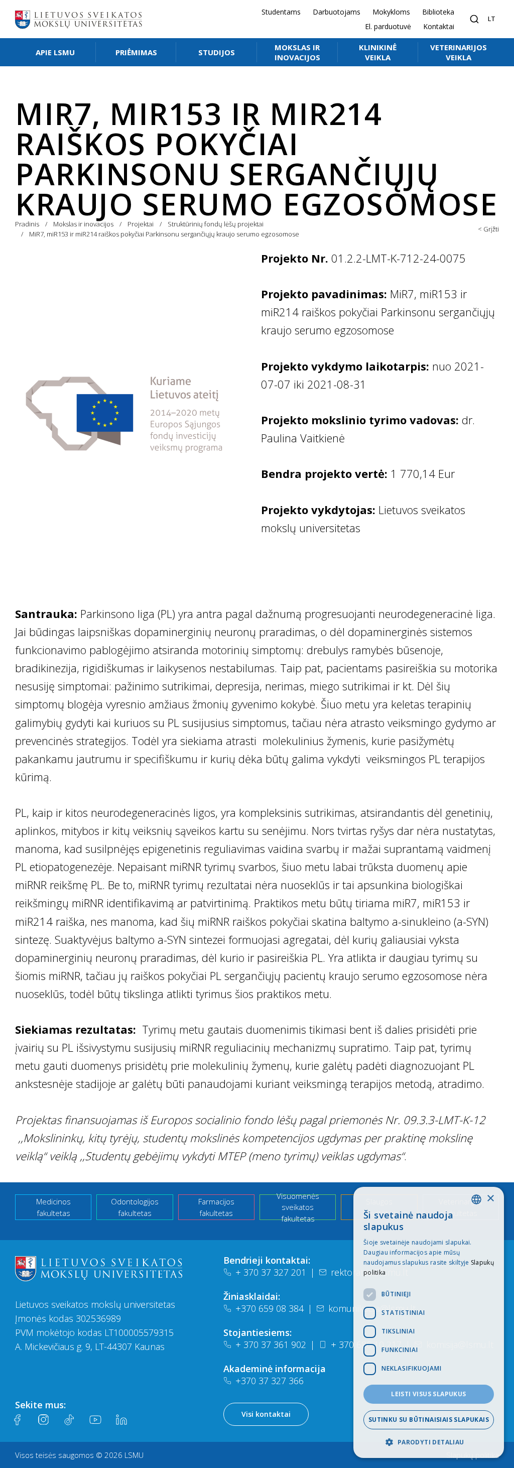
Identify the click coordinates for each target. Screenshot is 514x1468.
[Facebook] (17, 1420)
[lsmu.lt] (78, 19)
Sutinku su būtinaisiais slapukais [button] (428, 1419)
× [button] (490, 1198)
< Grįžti (488, 228)
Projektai (140, 223)
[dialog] (428, 1322)
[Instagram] (43, 1420)
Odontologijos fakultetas (135, 1207)
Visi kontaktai (266, 1414)
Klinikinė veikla (378, 52)
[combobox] (476, 1199)
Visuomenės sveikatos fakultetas (298, 1207)
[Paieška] (474, 19)
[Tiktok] (69, 1420)
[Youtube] (95, 1420)
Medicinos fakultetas (53, 1207)
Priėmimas (136, 52)
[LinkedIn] (121, 1420)
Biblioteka (438, 12)
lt (491, 18)
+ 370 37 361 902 (270, 1344)
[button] (428, 1442)
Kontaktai (438, 26)
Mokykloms (391, 12)
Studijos (216, 52)
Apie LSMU (55, 52)
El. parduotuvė (388, 26)
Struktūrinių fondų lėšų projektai (216, 223)
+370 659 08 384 (269, 1308)
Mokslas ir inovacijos (297, 52)
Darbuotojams (336, 12)
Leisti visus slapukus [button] (428, 1394)
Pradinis (27, 223)
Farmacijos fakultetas (216, 1207)
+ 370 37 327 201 (270, 1272)
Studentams (281, 12)
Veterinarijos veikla (458, 52)
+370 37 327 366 (269, 1381)
